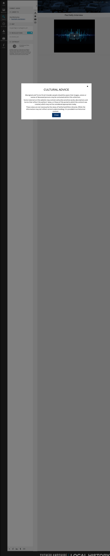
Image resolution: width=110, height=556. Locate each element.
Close (56, 115)
